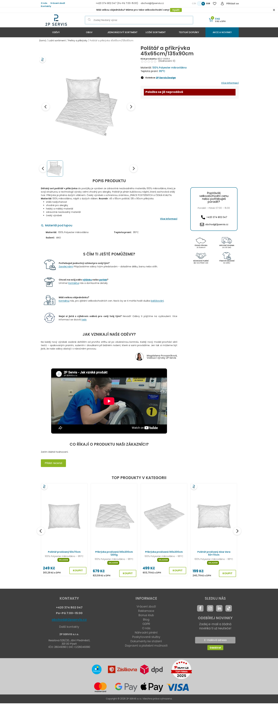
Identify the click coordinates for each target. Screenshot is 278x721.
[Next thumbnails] (133, 168)
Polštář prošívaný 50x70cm (64, 551)
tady (84, 319)
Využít (176, 10)
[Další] (237, 531)
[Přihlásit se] (222, 3)
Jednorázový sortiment (122, 32)
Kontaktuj (73, 283)
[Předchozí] (41, 531)
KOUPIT (78, 570)
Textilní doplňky (189, 32)
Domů (42, 40)
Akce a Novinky (222, 32)
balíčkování (157, 300)
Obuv (89, 32)
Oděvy (56, 32)
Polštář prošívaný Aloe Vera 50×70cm (213, 553)
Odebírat (215, 647)
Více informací (230, 83)
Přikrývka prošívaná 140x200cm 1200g (114, 553)
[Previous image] (46, 107)
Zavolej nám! (66, 266)
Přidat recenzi (53, 463)
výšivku (87, 279)
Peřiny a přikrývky (77, 40)
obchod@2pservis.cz (69, 619)
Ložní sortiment (156, 32)
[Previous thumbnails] (43, 168)
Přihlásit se (232, 3)
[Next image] (131, 107)
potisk (103, 279)
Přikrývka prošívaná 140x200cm (164, 551)
